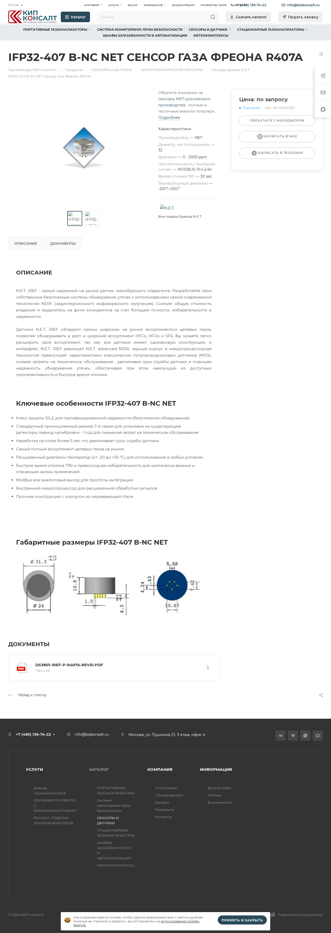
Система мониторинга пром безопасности (140, 30)
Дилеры (162, 802)
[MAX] (317, 735)
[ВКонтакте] (280, 736)
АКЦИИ (133, 5)
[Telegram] (293, 736)
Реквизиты (164, 809)
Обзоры (215, 795)
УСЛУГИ (114, 5)
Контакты (163, 817)
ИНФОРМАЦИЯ (216, 769)
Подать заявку (303, 17)
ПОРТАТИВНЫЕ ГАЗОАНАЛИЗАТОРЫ (55, 30)
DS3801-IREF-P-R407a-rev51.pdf (69, 664)
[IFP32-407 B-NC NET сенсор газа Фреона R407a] (83, 148)
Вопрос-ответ (219, 788)
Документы (63, 243)
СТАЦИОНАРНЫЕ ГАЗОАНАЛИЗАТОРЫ (270, 30)
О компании (166, 788)
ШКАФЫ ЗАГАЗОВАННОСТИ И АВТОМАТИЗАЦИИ (145, 35)
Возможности (220, 802)
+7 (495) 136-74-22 (33, 734)
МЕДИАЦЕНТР (153, 5)
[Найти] (214, 17)
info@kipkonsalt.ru (92, 734)
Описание (25, 243)
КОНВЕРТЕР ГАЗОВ (214, 5)
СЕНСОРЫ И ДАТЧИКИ (208, 30)
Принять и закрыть (242, 920)
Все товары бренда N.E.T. (180, 216)
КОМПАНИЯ (92, 5)
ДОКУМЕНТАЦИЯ (183, 5)
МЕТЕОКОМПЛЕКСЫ (210, 35)
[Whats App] (305, 736)
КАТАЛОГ (99, 769)
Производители (169, 795)
